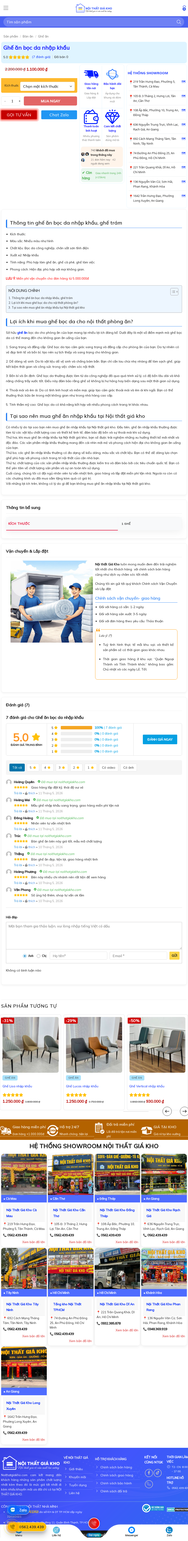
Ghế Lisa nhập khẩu (17, 1086)
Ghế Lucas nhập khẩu (82, 1086)
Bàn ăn (28, 36)
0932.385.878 (111, 1323)
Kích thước (12, 85)
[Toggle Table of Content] (172, 292)
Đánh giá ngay (160, 739)
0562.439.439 (17, 1235)
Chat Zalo (59, 114)
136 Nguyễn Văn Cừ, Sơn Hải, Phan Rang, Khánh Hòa (153, 184)
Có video (108, 767)
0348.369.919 (157, 1329)
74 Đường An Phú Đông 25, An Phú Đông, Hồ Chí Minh (153, 155)
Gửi (174, 955)
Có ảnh (128, 767)
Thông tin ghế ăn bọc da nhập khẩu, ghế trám (42, 298)
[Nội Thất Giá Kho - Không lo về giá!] (94, 8)
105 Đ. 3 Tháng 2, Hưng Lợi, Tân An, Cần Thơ (154, 98)
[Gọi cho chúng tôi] (149, 1484)
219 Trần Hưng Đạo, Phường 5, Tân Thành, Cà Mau (154, 83)
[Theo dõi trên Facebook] (149, 1473)
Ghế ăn (43, 36)
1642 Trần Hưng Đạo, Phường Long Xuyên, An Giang (153, 198)
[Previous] (167, 1111)
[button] (6, 8)
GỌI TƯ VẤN (19, 114)
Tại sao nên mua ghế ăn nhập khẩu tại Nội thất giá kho (48, 307)
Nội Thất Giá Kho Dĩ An (117, 1304)
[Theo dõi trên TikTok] (158, 1473)
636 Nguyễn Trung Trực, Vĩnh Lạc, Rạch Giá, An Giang (156, 126)
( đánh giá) (41, 57)
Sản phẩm (10, 36)
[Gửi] (179, 21)
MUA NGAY (50, 101)
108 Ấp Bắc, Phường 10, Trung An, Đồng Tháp (156, 112)
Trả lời (18, 793)
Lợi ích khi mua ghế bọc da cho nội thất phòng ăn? (45, 302)
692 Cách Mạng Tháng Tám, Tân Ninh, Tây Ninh (154, 141)
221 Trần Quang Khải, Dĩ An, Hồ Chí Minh (154, 169)
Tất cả (17, 767)
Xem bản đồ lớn (33, 1242)
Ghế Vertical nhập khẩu (146, 1086)
